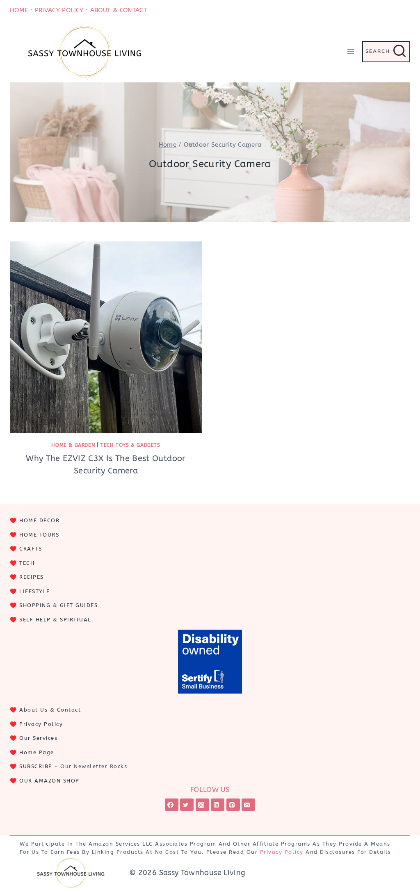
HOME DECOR (39, 520)
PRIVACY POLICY (59, 10)
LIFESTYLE (34, 591)
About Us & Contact (50, 710)
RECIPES (31, 577)
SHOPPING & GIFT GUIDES (58, 605)
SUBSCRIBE (35, 766)
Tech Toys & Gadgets (130, 445)
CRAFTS (30, 549)
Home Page (36, 752)
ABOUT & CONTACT (118, 10)
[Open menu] (350, 51)
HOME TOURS (39, 535)
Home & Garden (73, 445)
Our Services (38, 738)
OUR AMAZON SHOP (49, 781)
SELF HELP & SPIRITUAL (55, 619)
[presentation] (106, 337)
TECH (26, 563)
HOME (19, 10)
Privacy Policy (41, 724)
